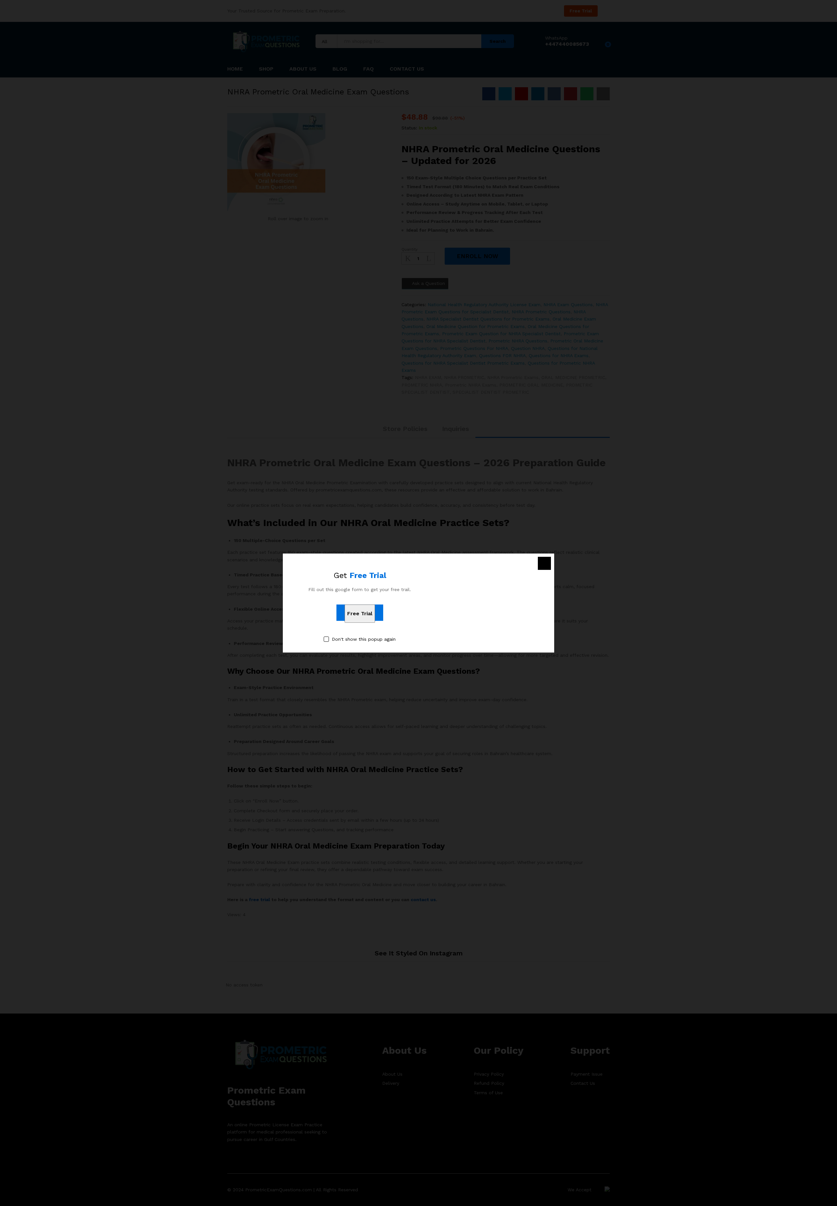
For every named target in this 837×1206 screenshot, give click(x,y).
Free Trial (359, 613)
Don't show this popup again (364, 639)
